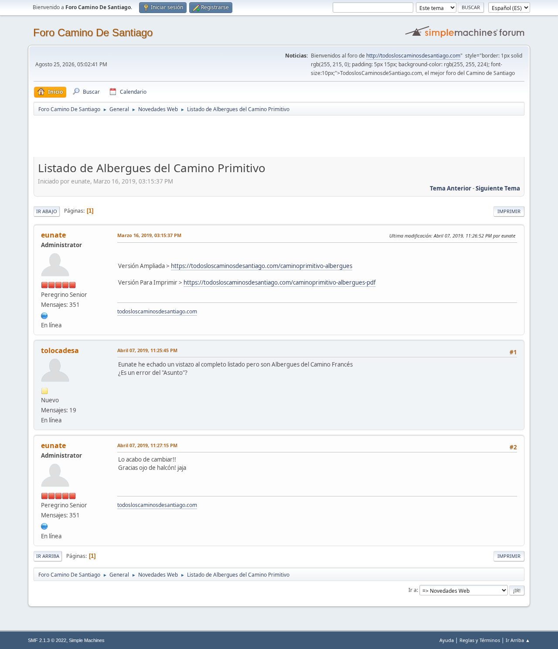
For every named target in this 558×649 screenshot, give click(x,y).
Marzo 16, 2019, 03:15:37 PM (149, 235)
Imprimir (509, 211)
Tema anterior (450, 188)
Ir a (412, 590)
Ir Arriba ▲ (518, 640)
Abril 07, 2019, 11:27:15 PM (147, 445)
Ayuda (446, 640)
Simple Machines (87, 640)
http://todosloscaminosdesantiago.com (413, 55)
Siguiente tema (498, 188)
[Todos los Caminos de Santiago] (44, 315)
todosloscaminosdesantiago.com (157, 311)
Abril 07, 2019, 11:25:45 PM (147, 350)
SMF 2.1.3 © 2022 (47, 640)
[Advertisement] (187, 136)
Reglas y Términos (479, 640)
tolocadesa (60, 350)
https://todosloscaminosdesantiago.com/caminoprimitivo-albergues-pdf (280, 282)
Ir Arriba (47, 556)
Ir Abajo (46, 211)
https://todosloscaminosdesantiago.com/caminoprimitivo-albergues (261, 266)
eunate (53, 235)
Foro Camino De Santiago (93, 32)
